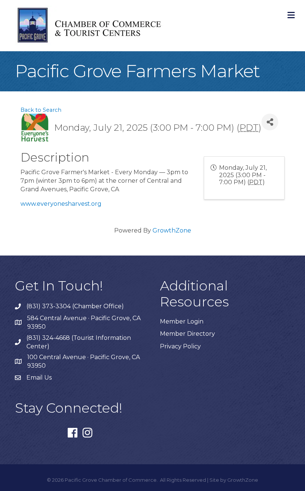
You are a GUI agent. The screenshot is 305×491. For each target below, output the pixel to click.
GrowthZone (171, 230)
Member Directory (187, 333)
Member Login (181, 321)
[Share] (269, 122)
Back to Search (40, 110)
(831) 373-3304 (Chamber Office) (75, 306)
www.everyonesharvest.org (61, 203)
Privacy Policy (180, 346)
